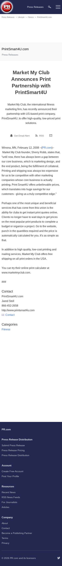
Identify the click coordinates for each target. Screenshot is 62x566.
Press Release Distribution (15, 455)
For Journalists (9, 502)
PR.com (47, 147)
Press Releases (8, 17)
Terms (5, 538)
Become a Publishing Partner (17, 533)
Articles (5, 507)
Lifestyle (21, 17)
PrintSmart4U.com (44, 17)
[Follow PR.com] (58, 558)
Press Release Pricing (13, 450)
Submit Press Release (13, 445)
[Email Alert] (12, 135)
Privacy (5, 543)
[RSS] (37, 135)
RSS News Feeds (11, 497)
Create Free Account (12, 471)
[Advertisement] (31, 31)
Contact (10, 314)
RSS (41, 136)
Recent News (9, 492)
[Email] (50, 135)
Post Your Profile (10, 476)
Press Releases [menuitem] (35, 7)
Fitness (31, 17)
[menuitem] (49, 6)
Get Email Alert (22, 136)
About (5, 523)
